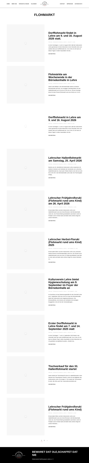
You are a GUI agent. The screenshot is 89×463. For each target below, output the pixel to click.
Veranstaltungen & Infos (60, 42)
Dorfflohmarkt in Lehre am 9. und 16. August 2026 (64, 119)
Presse (50, 42)
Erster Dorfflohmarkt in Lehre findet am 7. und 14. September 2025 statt (64, 326)
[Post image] (25, 43)
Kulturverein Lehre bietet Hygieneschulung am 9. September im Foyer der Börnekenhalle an (63, 283)
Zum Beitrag (52, 53)
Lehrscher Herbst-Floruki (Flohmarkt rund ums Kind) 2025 (65, 242)
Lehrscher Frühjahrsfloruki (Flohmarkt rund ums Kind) (65, 408)
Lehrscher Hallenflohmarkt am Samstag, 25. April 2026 (65, 159)
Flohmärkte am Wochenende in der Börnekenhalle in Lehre (62, 77)
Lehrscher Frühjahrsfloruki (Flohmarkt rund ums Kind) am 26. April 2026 (65, 200)
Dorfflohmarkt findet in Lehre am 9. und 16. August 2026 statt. (65, 35)
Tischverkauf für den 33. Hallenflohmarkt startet (63, 367)
